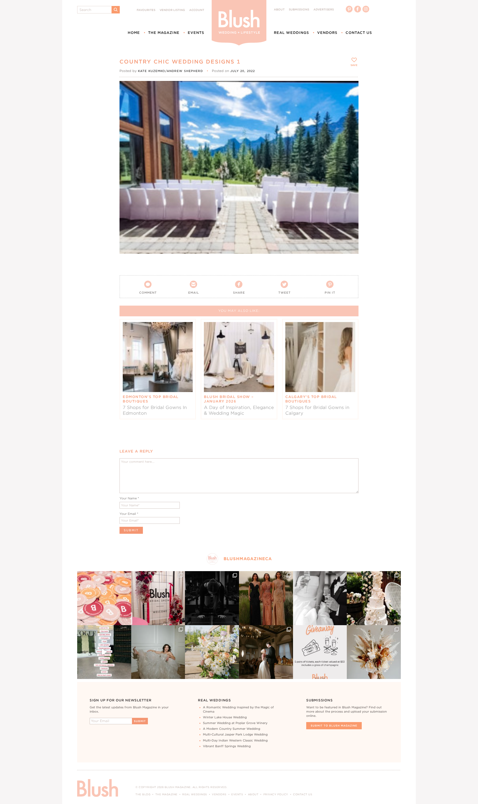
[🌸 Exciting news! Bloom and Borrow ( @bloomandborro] (212, 652)
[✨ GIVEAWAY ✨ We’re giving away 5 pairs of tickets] (320, 652)
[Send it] (350, 112)
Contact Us (359, 33)
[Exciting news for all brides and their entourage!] (266, 598)
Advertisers (323, 9)
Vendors (327, 33)
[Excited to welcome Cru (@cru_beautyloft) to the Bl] (158, 652)
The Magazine (163, 33)
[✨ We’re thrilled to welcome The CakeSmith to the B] (374, 598)
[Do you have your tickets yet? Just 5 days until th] (320, 598)
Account (196, 10)
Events (196, 33)
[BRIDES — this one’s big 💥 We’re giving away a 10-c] (212, 598)
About (279, 9)
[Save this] (350, 89)
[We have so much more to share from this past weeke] (104, 598)
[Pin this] (350, 100)
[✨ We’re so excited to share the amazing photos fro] (158, 598)
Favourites (146, 10)
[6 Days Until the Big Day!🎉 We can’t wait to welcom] (104, 652)
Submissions (299, 9)
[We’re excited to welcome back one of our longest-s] (266, 652)
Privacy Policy (275, 794)
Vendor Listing (172, 10)
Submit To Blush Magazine (334, 725)
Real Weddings (291, 33)
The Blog (142, 794)
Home (134, 33)
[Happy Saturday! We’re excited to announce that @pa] (374, 652)
